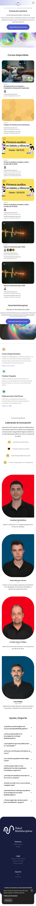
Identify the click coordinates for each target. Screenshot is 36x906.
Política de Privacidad (10, 896)
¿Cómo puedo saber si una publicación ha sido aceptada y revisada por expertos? (15, 768)
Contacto (18, 877)
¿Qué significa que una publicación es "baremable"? (16, 745)
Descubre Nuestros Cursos (18, 321)
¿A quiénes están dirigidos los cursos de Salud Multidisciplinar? (16, 727)
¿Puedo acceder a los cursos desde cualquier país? (17, 784)
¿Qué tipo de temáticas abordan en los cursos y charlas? (16, 777)
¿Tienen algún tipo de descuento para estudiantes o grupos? (16, 801)
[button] (5, 91)
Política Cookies (18, 863)
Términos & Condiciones (18, 858)
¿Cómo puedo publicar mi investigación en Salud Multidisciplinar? (13, 736)
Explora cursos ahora (8, 366)
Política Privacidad (18, 861)
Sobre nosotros (18, 844)
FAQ (18, 874)
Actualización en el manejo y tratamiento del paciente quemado (16, 87)
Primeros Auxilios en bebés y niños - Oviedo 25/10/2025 (17, 205)
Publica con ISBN (7, 406)
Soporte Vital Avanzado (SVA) (14, 247)
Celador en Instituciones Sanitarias (17, 125)
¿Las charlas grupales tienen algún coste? (16, 759)
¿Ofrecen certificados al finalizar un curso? (17, 752)
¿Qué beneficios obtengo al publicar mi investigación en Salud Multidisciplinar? (17, 792)
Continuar (8, 900)
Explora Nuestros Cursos (18, 27)
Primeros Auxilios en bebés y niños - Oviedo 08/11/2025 (17, 163)
